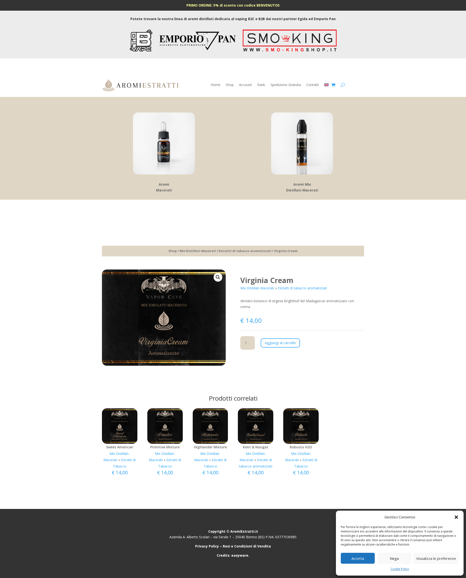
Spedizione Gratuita (285, 85)
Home (215, 85)
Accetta (357, 558)
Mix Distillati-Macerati (198, 251)
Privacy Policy (207, 546)
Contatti (312, 85)
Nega (394, 558)
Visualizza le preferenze (436, 558)
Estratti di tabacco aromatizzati (245, 251)
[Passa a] (326, 85)
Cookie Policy (400, 569)
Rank (261, 85)
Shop (230, 85)
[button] (456, 517)
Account (245, 85)
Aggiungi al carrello (280, 342)
